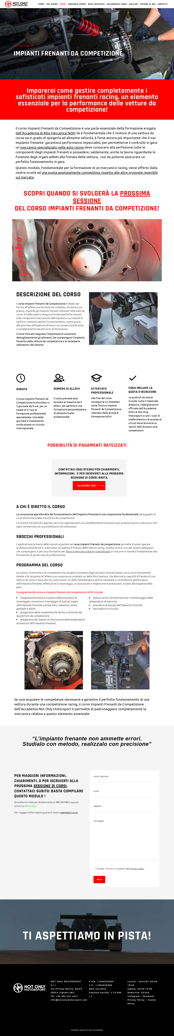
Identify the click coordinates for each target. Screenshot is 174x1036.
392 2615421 (63, 802)
